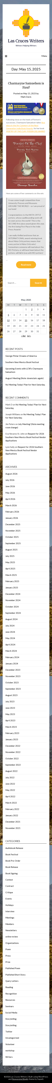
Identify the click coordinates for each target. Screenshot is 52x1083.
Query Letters (11, 981)
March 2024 (11, 651)
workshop (9, 1050)
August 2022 (11, 771)
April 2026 (10, 499)
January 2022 (11, 815)
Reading (9, 987)
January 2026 (11, 518)
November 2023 (12, 676)
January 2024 (11, 663)
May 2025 (10, 562)
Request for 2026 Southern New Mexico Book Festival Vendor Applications (25, 437)
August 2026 (11, 473)
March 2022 (11, 802)
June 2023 (10, 708)
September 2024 (13, 613)
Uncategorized (12, 1038)
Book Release (11, 867)
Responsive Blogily (20, 1079)
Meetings (9, 917)
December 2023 (12, 670)
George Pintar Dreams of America (21, 356)
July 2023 (9, 701)
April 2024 (10, 644)
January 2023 (11, 739)
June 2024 (10, 632)
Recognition (11, 993)
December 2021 (12, 821)
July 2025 (9, 556)
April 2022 (10, 796)
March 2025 (11, 575)
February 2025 (12, 581)
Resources (10, 1000)
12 (8, 320)
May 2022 (10, 790)
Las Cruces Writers (26, 41)
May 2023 (10, 714)
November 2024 (12, 600)
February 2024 (12, 657)
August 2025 (11, 549)
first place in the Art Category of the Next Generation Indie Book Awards (25, 125)
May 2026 (10, 492)
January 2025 (11, 587)
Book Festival (11, 854)
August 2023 (11, 695)
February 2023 (12, 733)
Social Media (11, 1012)
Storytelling (11, 1019)
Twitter (8, 1031)
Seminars (9, 1006)
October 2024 (12, 606)
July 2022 (9, 777)
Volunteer (10, 1044)
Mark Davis (26, 97)
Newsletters (11, 930)
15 (26, 320)
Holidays (9, 905)
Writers (9, 1057)
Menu (44, 56)
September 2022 (13, 765)
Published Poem (12, 968)
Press (8, 955)
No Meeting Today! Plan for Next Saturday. (25, 384)
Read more (26, 264)
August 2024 (11, 619)
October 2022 (12, 758)
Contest (9, 879)
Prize (7, 962)
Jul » (29, 336)
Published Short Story (15, 974)
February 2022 (12, 809)
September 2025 (13, 543)
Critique (9, 892)
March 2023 (11, 727)
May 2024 (10, 638)
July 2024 (9, 625)
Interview (9, 911)
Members (9, 924)
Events (8, 898)
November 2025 (12, 530)
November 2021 (12, 828)
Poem (8, 949)
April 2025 (10, 568)
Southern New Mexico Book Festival (22, 362)
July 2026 (9, 480)
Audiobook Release (14, 848)
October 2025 (12, 537)
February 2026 (12, 511)
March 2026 (11, 505)
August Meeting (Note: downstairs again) (24, 378)
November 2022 (12, 752)
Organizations (12, 943)
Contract (9, 886)
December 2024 (12, 594)
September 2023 (13, 689)
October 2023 (12, 682)
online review (11, 936)
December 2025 (12, 524)
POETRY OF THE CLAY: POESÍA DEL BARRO (25, 131)
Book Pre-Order (12, 860)
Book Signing (11, 873)
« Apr (23, 336)
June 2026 (10, 486)
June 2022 (10, 783)
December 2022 (12, 746)
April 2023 (10, 720)
